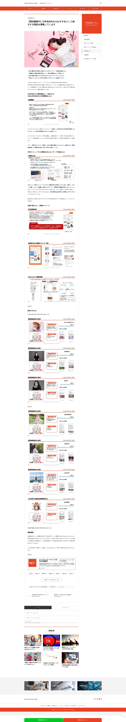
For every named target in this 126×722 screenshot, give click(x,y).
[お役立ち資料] (63, 689)
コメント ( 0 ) (38, 607)
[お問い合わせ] (36, 689)
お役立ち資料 (95, 8)
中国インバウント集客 (88, 43)
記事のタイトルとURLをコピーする (51, 579)
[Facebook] (40, 568)
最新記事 (86, 35)
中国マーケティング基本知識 (90, 47)
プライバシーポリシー (81, 705)
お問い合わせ (82, 8)
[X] (96, 698)
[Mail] (99, 698)
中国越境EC (86, 54)
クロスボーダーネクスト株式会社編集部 (40, 586)
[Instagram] (43, 568)
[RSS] (101, 698)
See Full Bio (62, 565)
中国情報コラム (56, 8)
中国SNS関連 (86, 39)
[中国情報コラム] (89, 689)
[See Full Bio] (66, 566)
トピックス (69, 8)
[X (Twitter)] (42, 568)
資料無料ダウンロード (43, 720)
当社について (30, 8)
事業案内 (43, 8)
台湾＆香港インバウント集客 (90, 58)
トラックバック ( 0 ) (65, 607)
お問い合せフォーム (82, 720)
